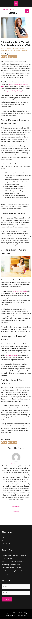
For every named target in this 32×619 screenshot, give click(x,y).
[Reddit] (9, 56)
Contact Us (6, 543)
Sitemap (23, 615)
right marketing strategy (14, 91)
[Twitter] (5, 56)
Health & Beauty (6, 48)
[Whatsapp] (12, 56)
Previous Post (16, 506)
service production (11, 355)
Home (4, 537)
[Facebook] (2, 56)
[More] (15, 56)
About (4, 540)
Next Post (16, 512)
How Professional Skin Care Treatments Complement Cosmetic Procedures (15, 571)
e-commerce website (20, 291)
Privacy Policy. (16, 615)
